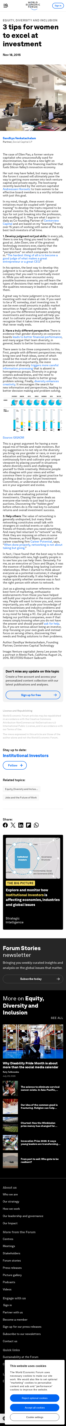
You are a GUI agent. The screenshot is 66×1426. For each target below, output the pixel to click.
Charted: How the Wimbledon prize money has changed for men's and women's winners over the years (40, 1127)
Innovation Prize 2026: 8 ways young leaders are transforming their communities (39, 1144)
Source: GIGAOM (13, 437)
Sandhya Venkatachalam (19, 138)
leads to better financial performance (37, 337)
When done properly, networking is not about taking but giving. (32, 546)
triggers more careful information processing (30, 367)
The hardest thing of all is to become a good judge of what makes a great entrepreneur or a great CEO (30, 258)
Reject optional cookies (35, 1398)
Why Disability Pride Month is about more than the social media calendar (30, 1065)
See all (57, 1018)
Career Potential (41, 541)
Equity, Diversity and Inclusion (30, 20)
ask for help (51, 623)
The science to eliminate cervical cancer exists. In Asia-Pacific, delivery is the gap (40, 1089)
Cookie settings (34, 1417)
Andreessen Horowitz (16, 189)
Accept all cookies (35, 1407)
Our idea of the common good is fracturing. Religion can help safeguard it (39, 1107)
